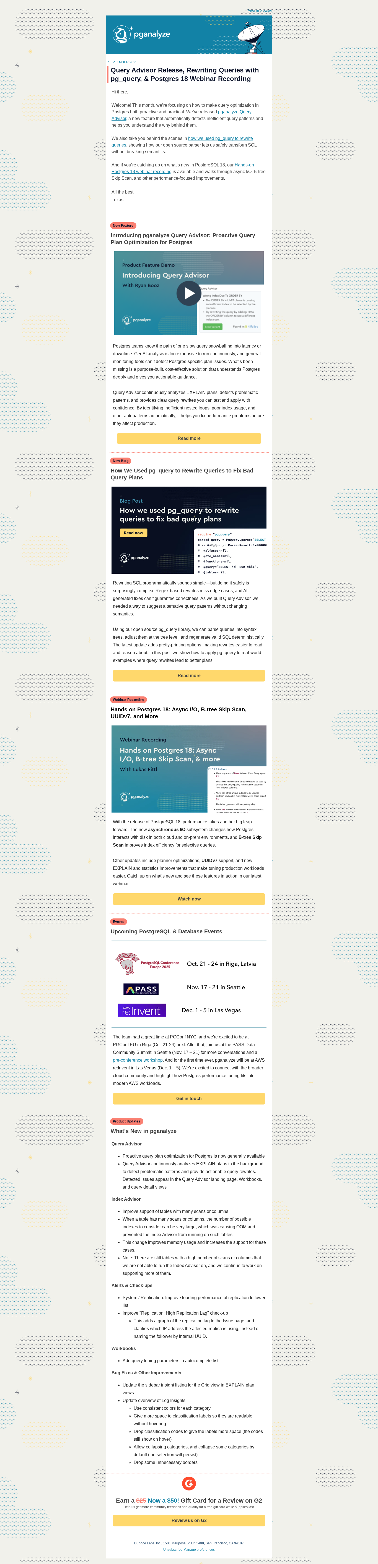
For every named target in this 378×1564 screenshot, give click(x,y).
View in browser (260, 10)
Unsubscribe (172, 1550)
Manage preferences (199, 1550)
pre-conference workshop (138, 1060)
